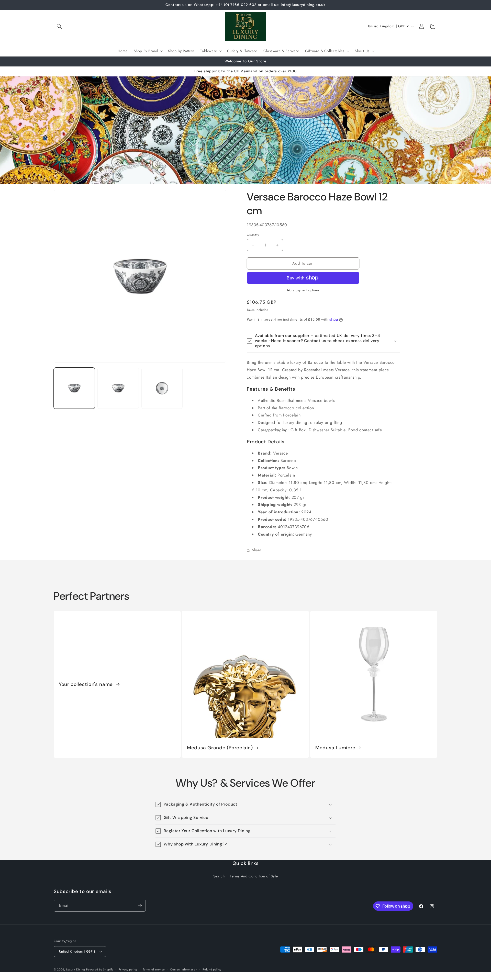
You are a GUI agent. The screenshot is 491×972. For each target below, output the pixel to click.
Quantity (253, 235)
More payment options (303, 290)
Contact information (183, 969)
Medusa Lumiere (335, 748)
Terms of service (154, 969)
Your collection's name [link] (86, 684)
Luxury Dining (75, 969)
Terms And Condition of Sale (254, 876)
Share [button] (256, 549)
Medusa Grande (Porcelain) (220, 748)
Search (219, 876)
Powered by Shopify (99, 969)
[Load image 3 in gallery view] (162, 388)
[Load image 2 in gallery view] (118, 388)
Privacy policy (128, 969)
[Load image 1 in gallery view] (74, 388)
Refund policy (212, 969)
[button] (59, 26)
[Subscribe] (140, 906)
